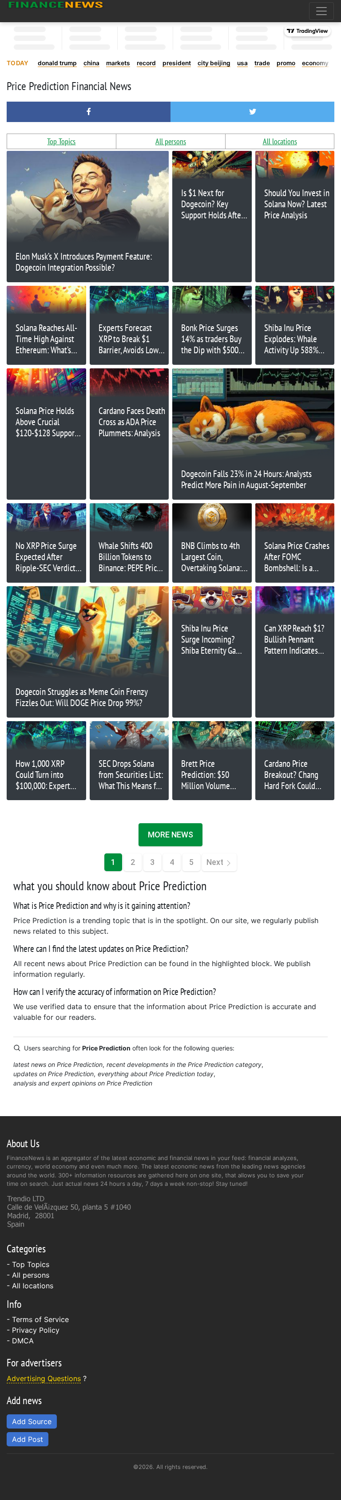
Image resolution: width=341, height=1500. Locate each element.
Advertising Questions (44, 1378)
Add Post (27, 1439)
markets (118, 63)
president (177, 63)
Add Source (32, 1421)
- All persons (28, 1275)
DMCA (23, 1340)
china (91, 63)
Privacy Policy (35, 1330)
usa (242, 63)
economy (315, 63)
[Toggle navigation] (321, 11)
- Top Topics (28, 1264)
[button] (88, 112)
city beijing (214, 63)
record (146, 63)
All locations (280, 141)
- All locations (30, 1285)
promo (286, 63)
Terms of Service (40, 1319)
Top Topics (61, 141)
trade (262, 63)
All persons (170, 141)
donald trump (57, 63)
